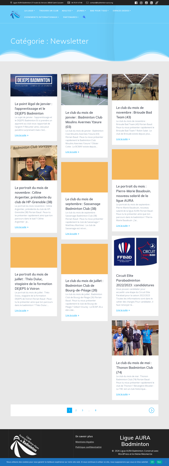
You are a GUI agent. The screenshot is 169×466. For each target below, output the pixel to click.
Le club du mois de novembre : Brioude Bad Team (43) (134, 112)
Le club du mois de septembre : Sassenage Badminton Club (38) (82, 204)
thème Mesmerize (143, 454)
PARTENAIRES (70, 17)
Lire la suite (20, 135)
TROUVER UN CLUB (48, 10)
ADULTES (66, 10)
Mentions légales (85, 441)
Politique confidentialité (89, 447)
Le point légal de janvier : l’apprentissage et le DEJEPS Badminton (33, 108)
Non (159, 462)
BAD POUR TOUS (98, 10)
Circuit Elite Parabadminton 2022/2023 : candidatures (135, 280)
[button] (84, 17)
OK (152, 462)
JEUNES (80, 10)
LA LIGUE (28, 10)
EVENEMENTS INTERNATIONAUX (40, 17)
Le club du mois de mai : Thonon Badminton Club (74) (134, 367)
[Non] (165, 462)
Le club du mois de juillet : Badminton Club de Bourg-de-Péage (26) (84, 285)
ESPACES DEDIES (121, 10)
